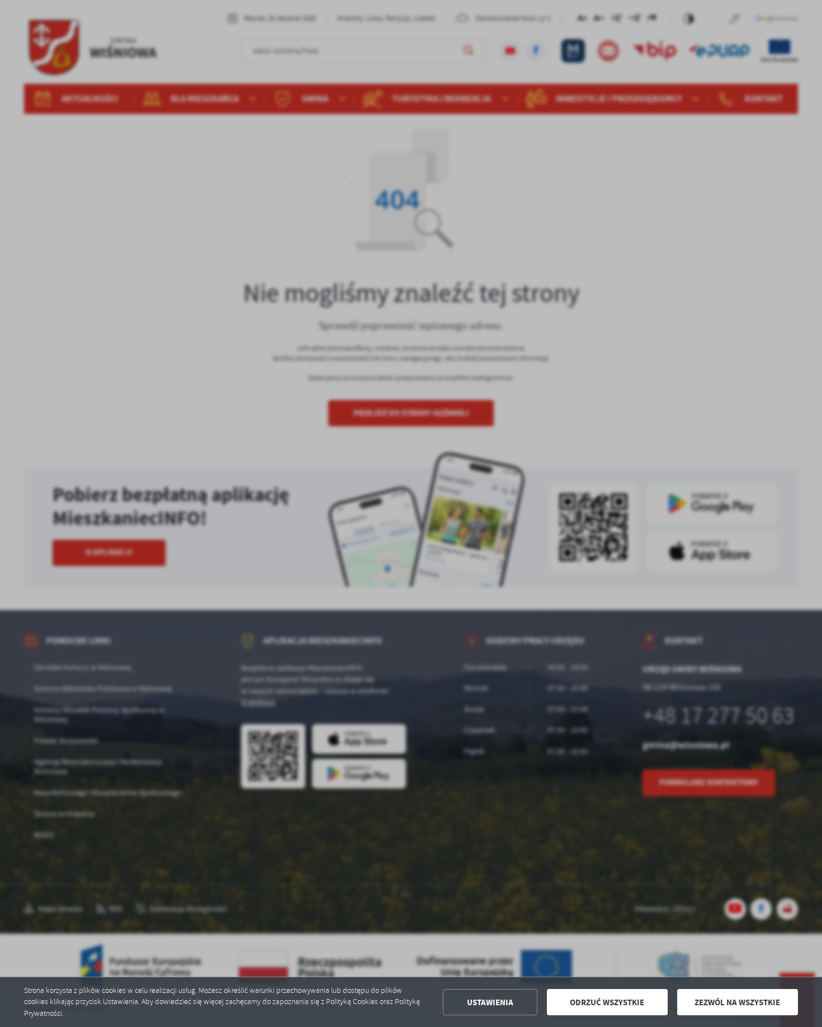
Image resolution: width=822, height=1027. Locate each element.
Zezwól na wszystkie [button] (737, 1002)
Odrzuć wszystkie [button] (607, 1002)
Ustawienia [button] (490, 1002)
